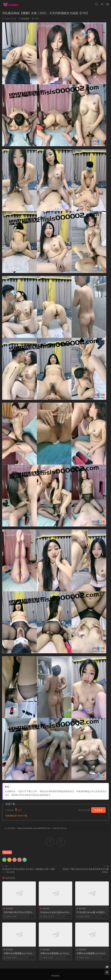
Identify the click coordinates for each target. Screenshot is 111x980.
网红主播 (7, 852)
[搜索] (96, 4)
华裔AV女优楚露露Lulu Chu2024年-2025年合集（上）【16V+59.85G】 (19, 953)
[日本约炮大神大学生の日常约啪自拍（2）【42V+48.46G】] (19, 893)
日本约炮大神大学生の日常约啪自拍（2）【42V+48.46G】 (19, 912)
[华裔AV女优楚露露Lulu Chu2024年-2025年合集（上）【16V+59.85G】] (19, 934)
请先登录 (98, 810)
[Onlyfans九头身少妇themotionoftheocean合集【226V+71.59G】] (55, 893)
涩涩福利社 (11, 4)
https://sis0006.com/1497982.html (33, 828)
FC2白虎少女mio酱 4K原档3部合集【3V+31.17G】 (92, 912)
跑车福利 (25, 18)
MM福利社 (55, 976)
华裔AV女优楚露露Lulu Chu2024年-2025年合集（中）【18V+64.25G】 (55, 953)
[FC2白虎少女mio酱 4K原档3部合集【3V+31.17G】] (92, 893)
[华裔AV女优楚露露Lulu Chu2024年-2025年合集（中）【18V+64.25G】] (55, 934)
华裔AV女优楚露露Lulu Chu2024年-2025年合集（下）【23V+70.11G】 (92, 953)
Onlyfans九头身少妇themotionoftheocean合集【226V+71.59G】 (55, 912)
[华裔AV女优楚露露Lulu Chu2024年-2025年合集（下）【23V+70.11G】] (92, 934)
